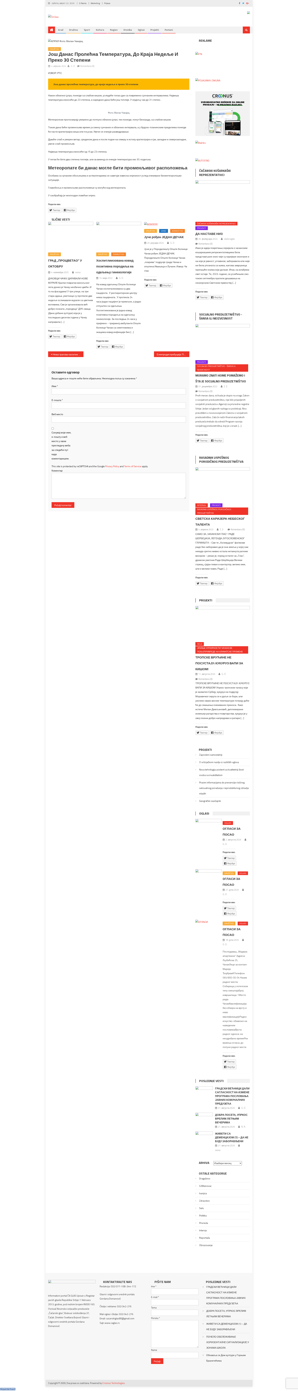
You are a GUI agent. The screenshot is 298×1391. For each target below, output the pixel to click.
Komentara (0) (87, 66)
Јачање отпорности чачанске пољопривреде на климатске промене (220, 649)
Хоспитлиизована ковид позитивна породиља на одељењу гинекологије (114, 266)
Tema (154, 1307)
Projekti (154, 30)
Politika (203, 1215)
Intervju (201, 505)
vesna (78, 272)
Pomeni (169, 30)
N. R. (243, 1126)
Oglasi (141, 30)
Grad (60, 30)
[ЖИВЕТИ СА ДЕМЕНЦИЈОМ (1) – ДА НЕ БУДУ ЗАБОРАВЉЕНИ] (204, 1137)
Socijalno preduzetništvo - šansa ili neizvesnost (220, 316)
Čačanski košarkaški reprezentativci (215, 172)
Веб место (57, 414)
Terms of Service (132, 466)
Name (154, 1350)
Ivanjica (203, 1193)
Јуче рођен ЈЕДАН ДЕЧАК (164, 237)
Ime (153, 1286)
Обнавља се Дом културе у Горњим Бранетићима (226, 1357)
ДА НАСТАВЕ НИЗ (209, 233)
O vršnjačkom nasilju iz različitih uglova (219, 762)
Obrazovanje (206, 1245)
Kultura (100, 30)
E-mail (155, 1297)
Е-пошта (57, 400)
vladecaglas (229, 239)
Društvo (73, 30)
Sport (87, 30)
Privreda (203, 1223)
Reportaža (204, 1238)
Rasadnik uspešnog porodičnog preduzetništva (221, 459)
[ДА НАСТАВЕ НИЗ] (222, 199)
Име (55, 386)
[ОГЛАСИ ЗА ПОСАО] (208, 827)
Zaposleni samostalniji (210, 755)
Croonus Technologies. (113, 1383)
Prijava (107, 3)
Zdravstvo (118, 254)
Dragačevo (204, 1178)
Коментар (57, 470)
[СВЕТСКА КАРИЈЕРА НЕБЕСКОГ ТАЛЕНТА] (222, 484)
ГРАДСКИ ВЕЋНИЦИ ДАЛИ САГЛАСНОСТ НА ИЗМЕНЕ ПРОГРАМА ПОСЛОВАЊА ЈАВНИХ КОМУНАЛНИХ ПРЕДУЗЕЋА (232, 1096)
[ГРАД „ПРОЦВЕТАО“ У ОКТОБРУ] (70, 236)
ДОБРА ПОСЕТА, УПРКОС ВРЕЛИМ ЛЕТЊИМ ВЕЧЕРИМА (231, 1118)
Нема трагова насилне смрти (68, 354)
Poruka (155, 1318)
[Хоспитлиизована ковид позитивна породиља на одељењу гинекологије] (118, 236)
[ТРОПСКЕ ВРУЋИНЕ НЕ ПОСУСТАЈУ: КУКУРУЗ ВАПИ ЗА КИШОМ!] (222, 623)
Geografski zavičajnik (210, 801)
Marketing (95, 3)
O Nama (82, 3)
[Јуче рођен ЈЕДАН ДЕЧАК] (166, 224)
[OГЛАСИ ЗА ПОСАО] (208, 877)
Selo (199, 644)
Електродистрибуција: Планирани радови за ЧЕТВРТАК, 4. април (173, 354)
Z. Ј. (226, 386)
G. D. (73, 66)
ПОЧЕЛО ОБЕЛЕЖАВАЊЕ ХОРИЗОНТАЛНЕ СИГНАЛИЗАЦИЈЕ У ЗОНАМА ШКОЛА (227, 1342)
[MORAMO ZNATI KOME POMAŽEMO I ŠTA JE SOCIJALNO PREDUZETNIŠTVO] (222, 341)
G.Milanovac (205, 1186)
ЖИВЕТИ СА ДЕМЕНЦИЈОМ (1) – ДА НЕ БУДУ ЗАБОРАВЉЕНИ (231, 1137)
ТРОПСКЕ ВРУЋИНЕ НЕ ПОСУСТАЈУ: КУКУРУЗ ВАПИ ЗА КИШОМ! (219, 663)
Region (114, 30)
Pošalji (157, 1361)
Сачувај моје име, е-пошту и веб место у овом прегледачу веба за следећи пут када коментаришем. (61, 445)
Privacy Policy (112, 466)
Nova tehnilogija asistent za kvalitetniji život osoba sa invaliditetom (221, 772)
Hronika (127, 30)
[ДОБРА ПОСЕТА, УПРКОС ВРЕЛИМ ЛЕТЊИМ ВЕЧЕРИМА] (204, 1119)
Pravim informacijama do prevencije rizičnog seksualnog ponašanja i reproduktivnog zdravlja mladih (224, 788)
